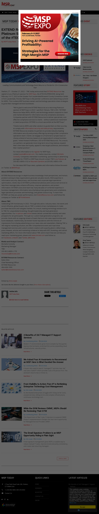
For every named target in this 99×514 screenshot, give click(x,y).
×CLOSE (75, 13)
